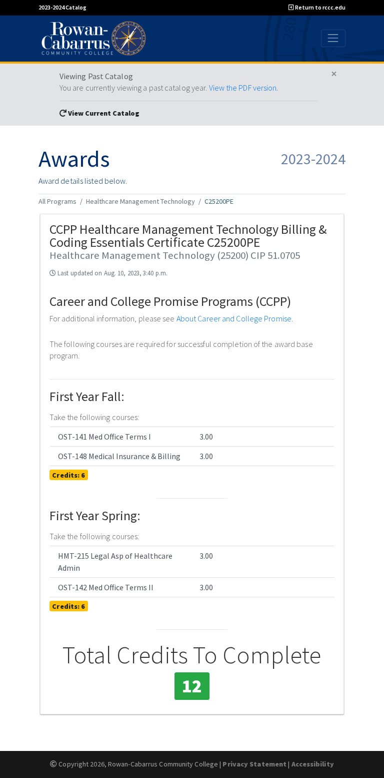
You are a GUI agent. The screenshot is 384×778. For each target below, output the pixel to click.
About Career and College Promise (234, 318)
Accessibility (313, 763)
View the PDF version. (243, 88)
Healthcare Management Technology (140, 201)
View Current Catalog (103, 113)
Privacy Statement (254, 763)
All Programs (57, 201)
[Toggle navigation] (333, 38)
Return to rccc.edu (320, 7)
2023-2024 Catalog (62, 7)
